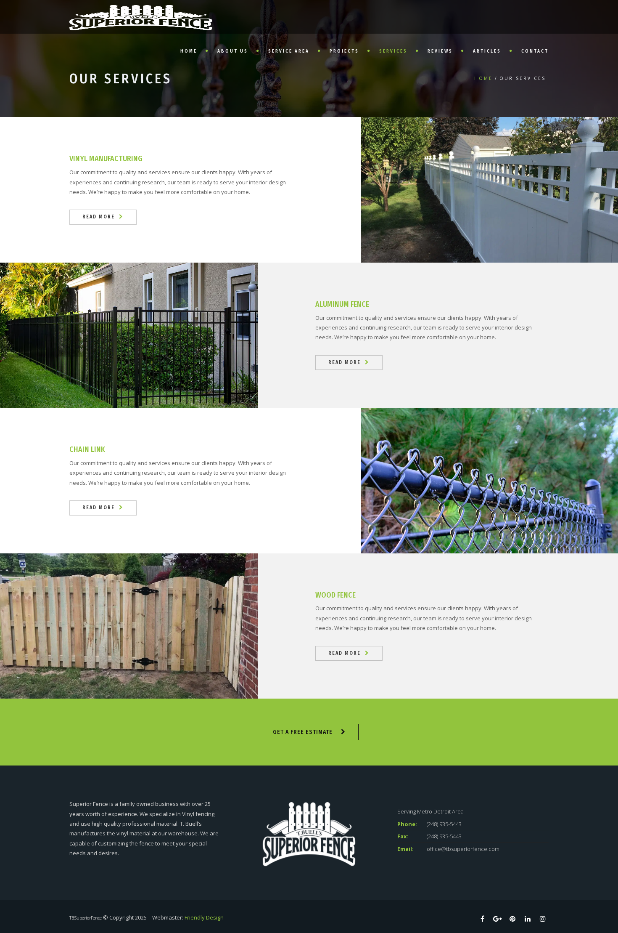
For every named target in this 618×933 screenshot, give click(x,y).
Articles (487, 51)
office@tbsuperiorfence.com (463, 849)
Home (188, 51)
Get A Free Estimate (303, 732)
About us (232, 51)
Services (393, 51)
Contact (535, 51)
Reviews (440, 51)
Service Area (288, 51)
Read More (98, 217)
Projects (344, 51)
